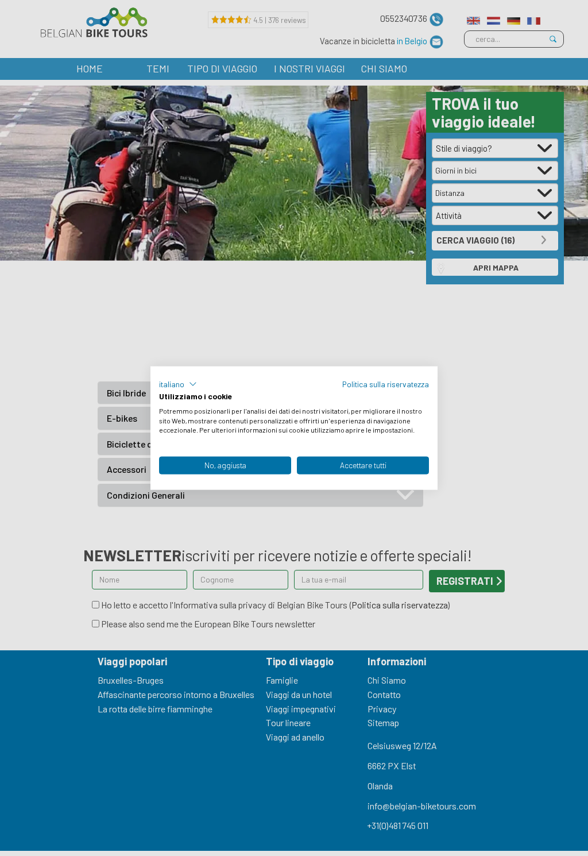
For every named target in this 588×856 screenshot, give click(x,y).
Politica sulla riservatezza (385, 384)
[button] (178, 384)
